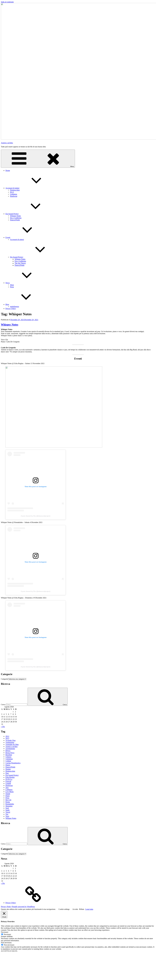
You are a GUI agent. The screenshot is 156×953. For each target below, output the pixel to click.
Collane (8, 761)
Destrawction (15, 190)
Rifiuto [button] (81, 909)
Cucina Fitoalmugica (12, 763)
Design (8, 769)
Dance (7, 765)
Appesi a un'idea (7, 143)
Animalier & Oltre (12, 744)
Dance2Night (15, 220)
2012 (7, 736)
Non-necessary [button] (6, 943)
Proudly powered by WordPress (23, 907)
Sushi (7, 810)
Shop (12, 285)
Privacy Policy (10, 309)
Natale (7, 794)
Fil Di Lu (8, 779)
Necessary (7, 934)
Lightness (13, 194)
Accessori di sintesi (12, 188)
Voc (6, 814)
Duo (7, 773)
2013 (7, 738)
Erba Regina (10, 777)
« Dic (3, 727)
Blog (7, 304)
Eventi (7, 237)
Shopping (8, 806)
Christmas (9, 759)
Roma (7, 802)
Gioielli (8, 783)
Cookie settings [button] (64, 909)
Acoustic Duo (10, 740)
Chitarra (8, 757)
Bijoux (7, 751)
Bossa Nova (9, 753)
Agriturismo (9, 742)
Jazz (7, 788)
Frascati (8, 781)
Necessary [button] (4, 932)
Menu (72, 166)
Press (12, 287)
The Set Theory (20, 263)
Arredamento (10, 749)
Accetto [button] (75, 909)
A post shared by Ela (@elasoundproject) (35, 516)
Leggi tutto (89, 909)
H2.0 (12, 192)
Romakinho (9, 804)
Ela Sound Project (12, 214)
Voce (7, 816)
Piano (7, 796)
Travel (7, 812)
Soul (7, 808)
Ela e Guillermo (15, 218)
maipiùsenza (14, 306)
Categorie (4, 679)
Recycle (8, 800)
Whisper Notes (15, 216)
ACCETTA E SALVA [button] (9, 951)
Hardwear (13, 196)
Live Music (9, 792)
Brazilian (8, 755)
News (7, 283)
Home (7, 170)
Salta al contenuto (7, 2)
